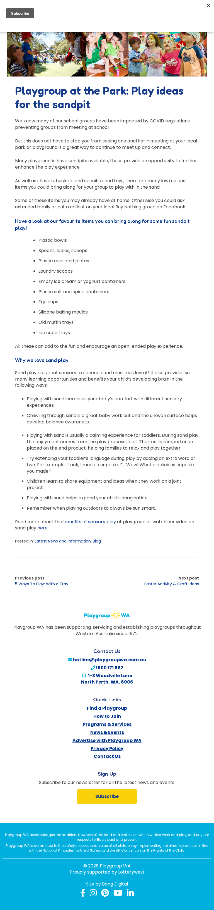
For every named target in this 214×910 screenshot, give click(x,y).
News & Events (107, 732)
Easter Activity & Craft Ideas (171, 584)
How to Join (107, 716)
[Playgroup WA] (107, 612)
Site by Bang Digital (107, 884)
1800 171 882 (109, 668)
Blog (97, 541)
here (42, 528)
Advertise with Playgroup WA (107, 740)
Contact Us (107, 756)
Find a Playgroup (107, 708)
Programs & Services (107, 724)
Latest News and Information (63, 541)
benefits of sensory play (89, 522)
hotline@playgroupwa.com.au (109, 660)
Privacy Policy (107, 748)
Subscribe (107, 796)
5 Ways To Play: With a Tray (41, 584)
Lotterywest (131, 872)
